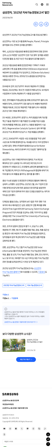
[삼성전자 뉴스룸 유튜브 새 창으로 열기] (4, 429)
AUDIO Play (36, 24)
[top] (48, 444)
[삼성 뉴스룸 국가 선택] (42, 4)
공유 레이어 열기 (46, 24)
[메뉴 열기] (47, 4)
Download (41, 24)
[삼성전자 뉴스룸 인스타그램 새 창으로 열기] (10, 429)
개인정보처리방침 (8, 404)
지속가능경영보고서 (34, 285)
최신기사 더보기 (25, 359)
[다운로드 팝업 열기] (48, 434)
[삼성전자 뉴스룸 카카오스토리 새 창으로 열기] (28, 429)
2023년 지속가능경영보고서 (13, 285)
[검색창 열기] (37, 4)
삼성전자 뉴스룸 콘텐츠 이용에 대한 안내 (15, 408)
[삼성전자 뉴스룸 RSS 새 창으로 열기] (45, 429)
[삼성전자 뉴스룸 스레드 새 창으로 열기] (33, 429)
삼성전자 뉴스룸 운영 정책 (10, 401)
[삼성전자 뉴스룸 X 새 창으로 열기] (22, 429)
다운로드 (41, 272)
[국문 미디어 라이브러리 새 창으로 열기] (39, 429)
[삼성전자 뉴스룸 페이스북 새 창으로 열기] (16, 429)
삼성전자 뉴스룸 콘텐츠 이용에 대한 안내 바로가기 (20, 322)
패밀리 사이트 (8, 442)
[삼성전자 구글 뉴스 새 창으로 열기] (4, 434)
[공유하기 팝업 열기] (48, 439)
